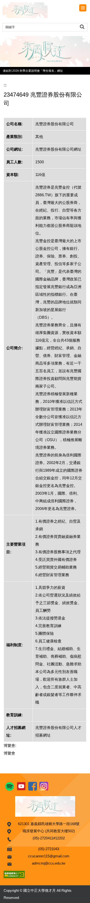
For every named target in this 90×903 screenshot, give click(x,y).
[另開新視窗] (45, 51)
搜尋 (82, 26)
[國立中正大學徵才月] (32, 10)
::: (5, 85)
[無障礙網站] (14, 874)
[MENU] (82, 7)
